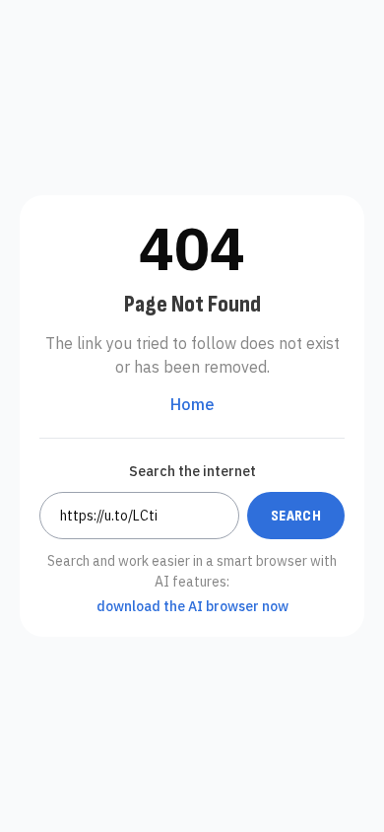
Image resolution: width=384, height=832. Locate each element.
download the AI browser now (192, 606)
